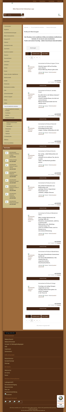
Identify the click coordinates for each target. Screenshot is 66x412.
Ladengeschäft (9, 382)
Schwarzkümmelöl (8, 93)
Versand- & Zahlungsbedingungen (14, 344)
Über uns (7, 389)
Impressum (8, 349)
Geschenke (6, 48)
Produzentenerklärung (11, 392)
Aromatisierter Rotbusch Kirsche (46, 151)
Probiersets (6, 84)
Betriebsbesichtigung (11, 384)
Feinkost (6, 42)
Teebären (7, 133)
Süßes (5, 103)
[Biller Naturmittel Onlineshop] (33, 10)
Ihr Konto (7, 373)
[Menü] (63, 396)
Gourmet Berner (7, 58)
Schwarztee (8, 128)
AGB (6, 346)
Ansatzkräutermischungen (10, 32)
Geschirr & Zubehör (8, 52)
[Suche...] (22, 15)
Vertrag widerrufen (10, 333)
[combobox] (36, 53)
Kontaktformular (9, 361)
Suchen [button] (34, 1)
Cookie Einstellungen (33, 409)
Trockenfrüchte (7, 136)
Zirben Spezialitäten (8, 143)
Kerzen (5, 67)
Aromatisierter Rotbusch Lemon (46, 183)
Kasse (6, 375)
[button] (41, 1)
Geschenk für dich (8, 45)
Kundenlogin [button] (51, 1)
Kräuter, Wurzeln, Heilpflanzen (11, 74)
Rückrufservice (9, 358)
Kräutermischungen (9, 117)
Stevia (5, 100)
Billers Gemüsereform (9, 36)
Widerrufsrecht (9, 339)
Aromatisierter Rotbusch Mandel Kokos (48, 251)
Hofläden (6, 64)
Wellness (6, 139)
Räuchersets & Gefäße (9, 87)
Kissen (5, 71)
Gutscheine (6, 61)
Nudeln (5, 80)
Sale (5, 90)
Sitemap (7, 363)
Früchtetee (7, 113)
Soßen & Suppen (8, 96)
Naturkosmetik (7, 77)
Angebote (6, 29)
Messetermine (9, 387)
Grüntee (7, 115)
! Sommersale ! (7, 26)
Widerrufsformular (10, 342)
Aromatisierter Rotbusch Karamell (47, 124)
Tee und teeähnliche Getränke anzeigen (12, 109)
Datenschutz (8, 351)
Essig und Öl (7, 39)
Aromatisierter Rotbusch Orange (46, 283)
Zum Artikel (43, 85)
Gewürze (6, 55)
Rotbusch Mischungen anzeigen (12, 123)
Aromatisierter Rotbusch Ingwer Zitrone (48, 63)
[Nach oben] (4, 409)
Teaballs (7, 131)
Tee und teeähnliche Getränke (11, 106)
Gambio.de (42, 410)
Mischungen (9, 126)
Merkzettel (59, 1)
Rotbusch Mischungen (10, 120)
